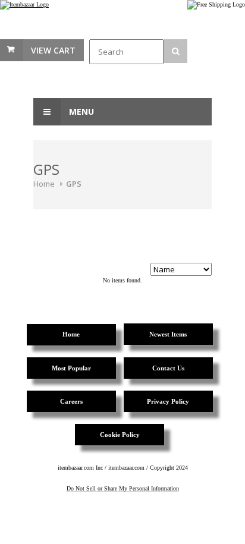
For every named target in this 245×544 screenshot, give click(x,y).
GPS (73, 183)
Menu (80, 111)
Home (44, 183)
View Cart (53, 50)
